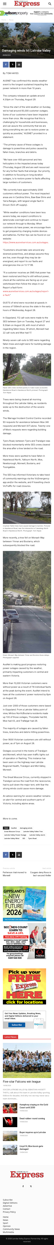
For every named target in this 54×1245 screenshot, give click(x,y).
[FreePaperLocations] (24, 1003)
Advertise (7, 1205)
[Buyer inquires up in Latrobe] (10, 1136)
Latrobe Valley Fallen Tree (33, 831)
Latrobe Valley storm (37, 835)
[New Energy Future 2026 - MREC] (24, 921)
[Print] (19, 65)
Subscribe (8, 1199)
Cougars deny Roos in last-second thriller (40, 874)
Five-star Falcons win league (22, 1081)
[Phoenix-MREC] (24, 958)
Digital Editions (10, 1202)
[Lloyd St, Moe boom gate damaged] (10, 1150)
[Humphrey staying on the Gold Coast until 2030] (10, 1108)
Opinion (7, 1226)
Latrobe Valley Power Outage (15, 835)
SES (23, 838)
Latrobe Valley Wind (11, 838)
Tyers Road (32, 838)
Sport (5, 1223)
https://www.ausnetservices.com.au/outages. (26, 242)
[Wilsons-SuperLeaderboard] (27, 13)
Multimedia (8, 1232)
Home (3, 20)
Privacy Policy (9, 1212)
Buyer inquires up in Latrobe (33, 1132)
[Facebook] (6, 65)
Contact (6, 1209)
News (11, 20)
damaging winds (26, 828)
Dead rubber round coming (32, 1118)
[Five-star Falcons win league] (27, 1060)
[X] (12, 65)
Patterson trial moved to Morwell (14, 874)
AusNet (14, 828)
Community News (11, 1229)
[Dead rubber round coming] (10, 1122)
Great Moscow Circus (12, 831)
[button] (4, 4)
